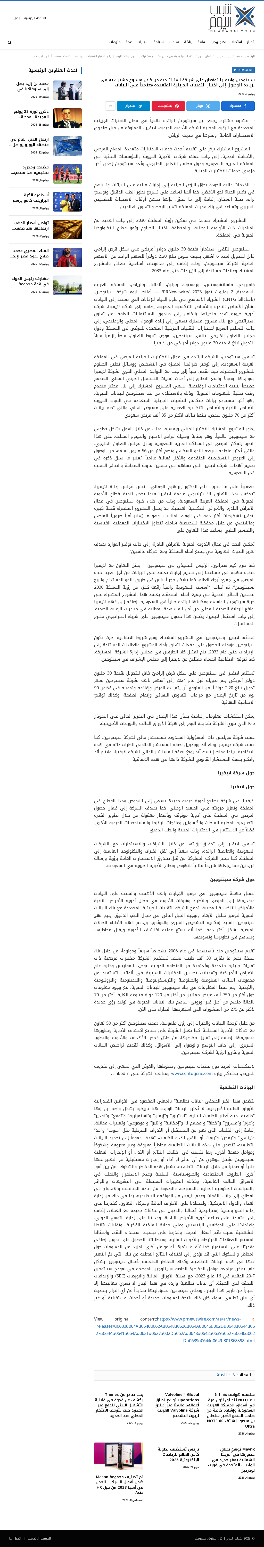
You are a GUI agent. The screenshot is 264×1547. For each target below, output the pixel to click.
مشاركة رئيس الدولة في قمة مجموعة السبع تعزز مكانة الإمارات (30, 281)
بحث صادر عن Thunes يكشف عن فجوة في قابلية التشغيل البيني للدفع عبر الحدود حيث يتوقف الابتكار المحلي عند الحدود (119, 1405)
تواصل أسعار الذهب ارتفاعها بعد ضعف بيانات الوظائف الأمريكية (31, 225)
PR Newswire (243, 70)
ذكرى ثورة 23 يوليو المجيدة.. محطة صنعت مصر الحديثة (31, 114)
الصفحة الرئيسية (35, 18)
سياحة (158, 42)
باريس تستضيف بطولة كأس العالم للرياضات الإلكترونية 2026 (178, 1454)
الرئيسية (249, 56)
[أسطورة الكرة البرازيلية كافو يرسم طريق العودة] (67, 202)
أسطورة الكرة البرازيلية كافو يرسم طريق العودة (31, 198)
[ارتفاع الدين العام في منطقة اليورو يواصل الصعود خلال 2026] (67, 146)
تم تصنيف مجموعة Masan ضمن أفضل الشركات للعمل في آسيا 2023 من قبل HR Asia (119, 1484)
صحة (129, 42)
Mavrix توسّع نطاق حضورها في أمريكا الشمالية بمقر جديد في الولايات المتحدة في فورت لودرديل (231, 1460)
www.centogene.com (192, 1074)
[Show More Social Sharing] (110, 106)
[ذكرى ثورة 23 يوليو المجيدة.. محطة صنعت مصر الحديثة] (67, 118)
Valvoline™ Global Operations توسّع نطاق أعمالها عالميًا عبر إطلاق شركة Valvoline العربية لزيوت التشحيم (176, 1405)
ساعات (174, 42)
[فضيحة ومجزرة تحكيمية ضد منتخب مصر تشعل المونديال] (67, 174)
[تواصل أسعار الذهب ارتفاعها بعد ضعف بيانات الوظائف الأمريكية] (67, 229)
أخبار (250, 42)
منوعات (115, 42)
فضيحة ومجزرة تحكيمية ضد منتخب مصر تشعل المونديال (30, 170)
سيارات (142, 42)
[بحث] (10, 42)
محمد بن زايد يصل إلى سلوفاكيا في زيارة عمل (32, 86)
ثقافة (202, 42)
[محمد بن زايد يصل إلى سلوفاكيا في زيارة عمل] (67, 90)
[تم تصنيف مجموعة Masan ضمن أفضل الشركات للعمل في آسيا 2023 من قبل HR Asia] (118, 1456)
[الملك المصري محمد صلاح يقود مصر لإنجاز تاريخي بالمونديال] (67, 257)
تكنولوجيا (218, 42)
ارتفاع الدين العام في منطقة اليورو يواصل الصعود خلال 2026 (29, 142)
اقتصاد (236, 42)
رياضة (188, 42)
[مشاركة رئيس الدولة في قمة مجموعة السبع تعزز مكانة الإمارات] (67, 285)
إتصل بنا (15, 18)
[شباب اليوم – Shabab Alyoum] (232, 18)
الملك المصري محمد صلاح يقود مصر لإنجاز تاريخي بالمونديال (29, 253)
